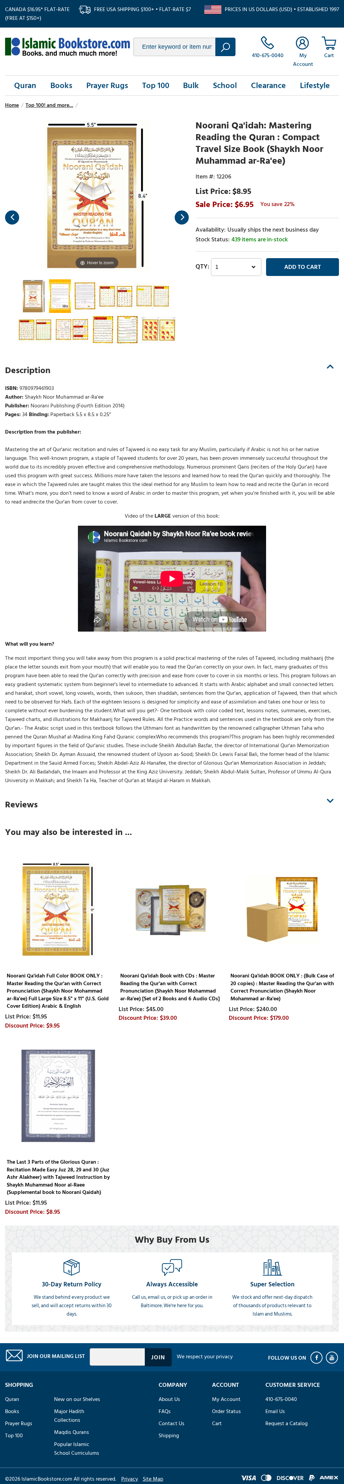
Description (27, 370)
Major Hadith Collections (69, 1416)
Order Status (226, 1411)
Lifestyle (315, 85)
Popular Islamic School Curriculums (76, 1448)
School (225, 85)
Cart (217, 1423)
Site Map (153, 1479)
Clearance (268, 85)
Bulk (191, 85)
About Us (169, 1399)
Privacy (129, 1479)
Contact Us (171, 1423)
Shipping (169, 1435)
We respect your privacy (205, 1356)
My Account (226, 1399)
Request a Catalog (286, 1423)
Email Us (275, 1411)
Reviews (21, 805)
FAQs (165, 1411)
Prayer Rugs (107, 85)
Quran (25, 85)
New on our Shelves (77, 1399)
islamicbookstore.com (67, 47)
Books (61, 85)
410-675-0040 (281, 1399)
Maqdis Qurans (71, 1432)
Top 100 (155, 85)
